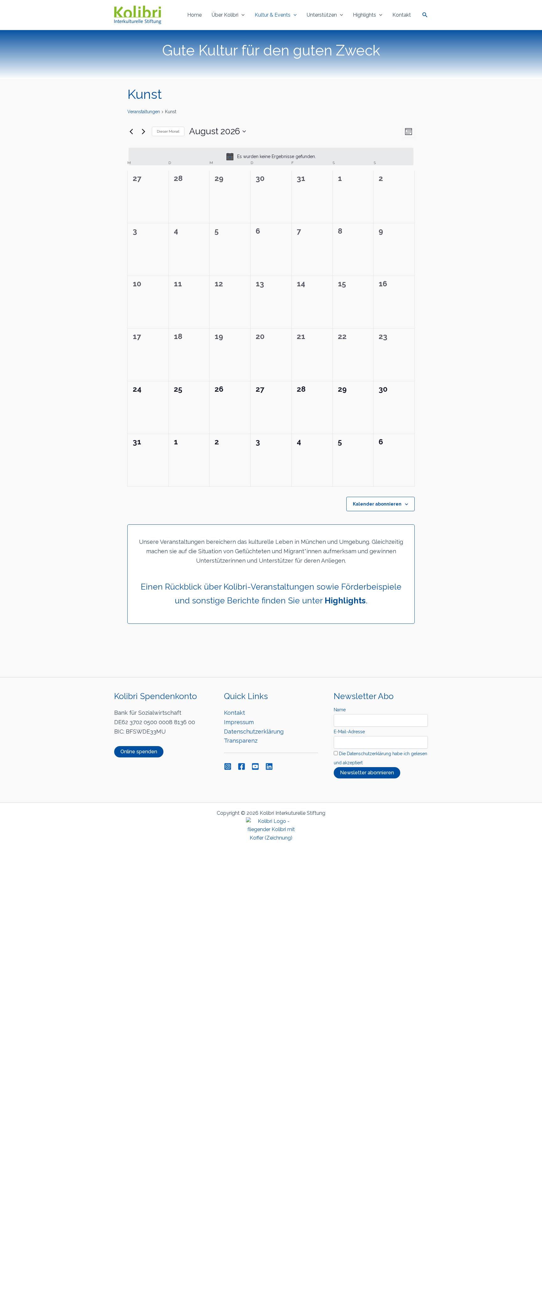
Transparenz (241, 740)
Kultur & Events (272, 15)
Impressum (239, 722)
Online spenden (138, 752)
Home (194, 15)
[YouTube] (255, 766)
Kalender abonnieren (377, 503)
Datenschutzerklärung (254, 731)
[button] (241, 15)
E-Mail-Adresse (349, 731)
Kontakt (401, 15)
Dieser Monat (168, 131)
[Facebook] (241, 766)
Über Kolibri (225, 15)
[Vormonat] (131, 131)
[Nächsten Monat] (143, 131)
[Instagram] (227, 766)
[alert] (271, 156)
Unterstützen (322, 15)
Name (340, 709)
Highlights (364, 15)
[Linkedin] (269, 766)
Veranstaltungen (143, 111)
